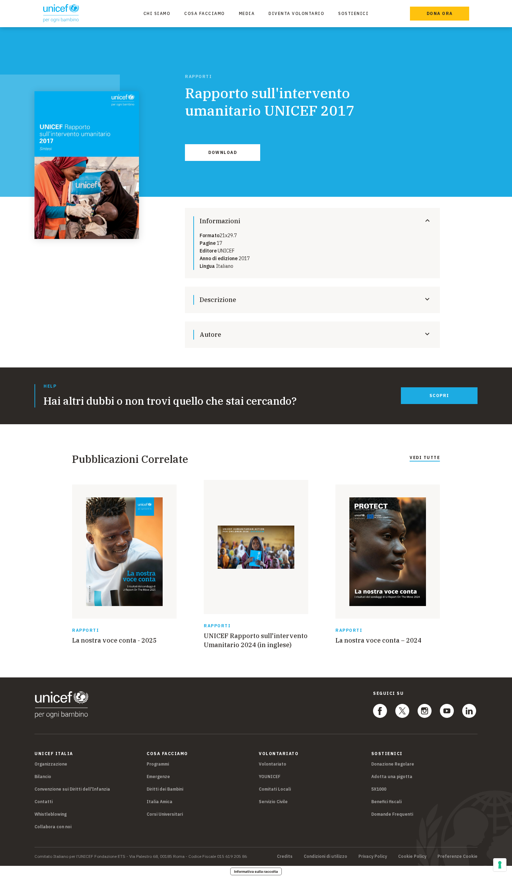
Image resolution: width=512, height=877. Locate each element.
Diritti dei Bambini (165, 789)
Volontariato (272, 764)
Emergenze (158, 776)
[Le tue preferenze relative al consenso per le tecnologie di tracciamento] (499, 864)
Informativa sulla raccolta (256, 871)
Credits (285, 856)
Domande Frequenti (392, 814)
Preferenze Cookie (457, 856)
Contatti (43, 801)
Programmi (158, 764)
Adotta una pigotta (391, 776)
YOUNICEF (269, 776)
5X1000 (378, 789)
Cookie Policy (412, 856)
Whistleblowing (50, 814)
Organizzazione (50, 764)
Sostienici (353, 13)
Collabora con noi (52, 826)
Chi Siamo (157, 13)
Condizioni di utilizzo (325, 856)
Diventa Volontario (296, 13)
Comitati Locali (275, 789)
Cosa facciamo (204, 13)
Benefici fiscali (386, 801)
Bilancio (42, 776)
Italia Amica (159, 801)
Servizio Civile (273, 801)
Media (247, 13)
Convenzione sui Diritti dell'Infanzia (72, 789)
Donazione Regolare (392, 764)
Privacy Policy (372, 856)
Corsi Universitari (165, 814)
